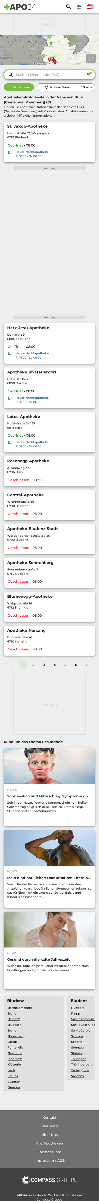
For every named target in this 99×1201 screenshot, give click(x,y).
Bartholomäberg (20, 1007)
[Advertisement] (49, 24)
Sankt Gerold (80, 1030)
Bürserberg (16, 1036)
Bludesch (14, 1024)
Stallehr (76, 1053)
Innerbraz (15, 1059)
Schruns (77, 1036)
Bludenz (14, 1019)
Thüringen (78, 1059)
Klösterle (14, 1064)
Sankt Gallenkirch (84, 1024)
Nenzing (14, 1087)
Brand (12, 1030)
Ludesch (14, 1081)
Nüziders (77, 1007)
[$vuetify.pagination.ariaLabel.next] (86, 664)
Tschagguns (80, 1070)
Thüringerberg (82, 1064)
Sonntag (77, 1047)
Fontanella (15, 1047)
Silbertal (77, 1041)
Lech (11, 1070)
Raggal (76, 1013)
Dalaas (12, 1041)
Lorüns (13, 1076)
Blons (12, 1013)
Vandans (77, 1076)
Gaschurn (15, 1053)
